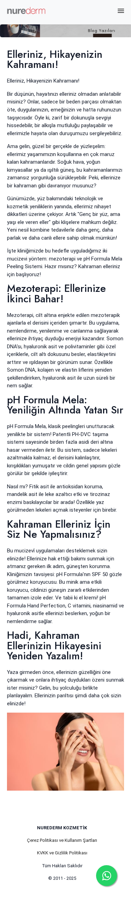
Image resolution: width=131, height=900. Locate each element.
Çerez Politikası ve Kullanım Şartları (62, 840)
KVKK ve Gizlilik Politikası (62, 852)
